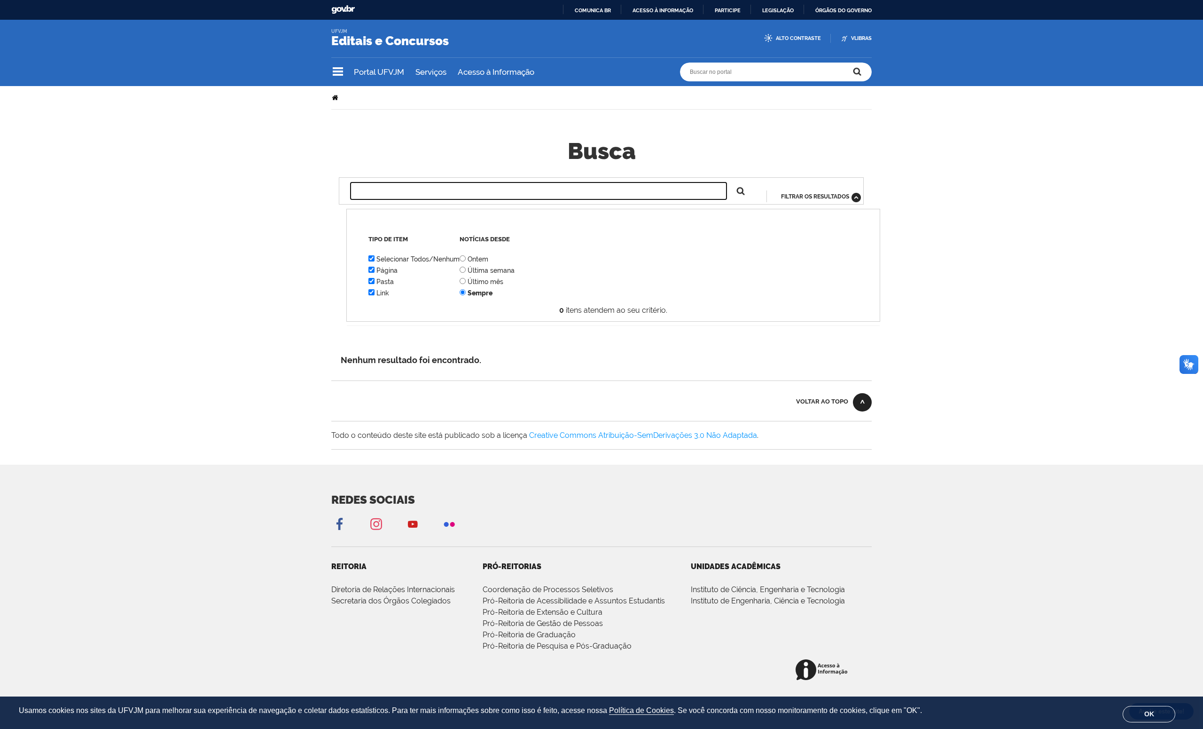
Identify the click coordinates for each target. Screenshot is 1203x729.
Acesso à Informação (496, 72)
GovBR (343, 9)
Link (382, 293)
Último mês (485, 281)
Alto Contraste (798, 38)
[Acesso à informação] (823, 670)
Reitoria (349, 566)
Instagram (376, 523)
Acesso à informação (663, 10)
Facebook (339, 523)
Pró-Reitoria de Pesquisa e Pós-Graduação (557, 646)
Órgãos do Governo (843, 10)
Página (387, 270)
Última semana (491, 270)
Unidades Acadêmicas (736, 566)
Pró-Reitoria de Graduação (529, 634)
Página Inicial (336, 97)
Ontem (478, 259)
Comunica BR (593, 10)
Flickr (449, 523)
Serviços (430, 72)
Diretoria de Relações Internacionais (393, 589)
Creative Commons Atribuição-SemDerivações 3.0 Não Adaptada (643, 435)
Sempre (480, 293)
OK (1149, 714)
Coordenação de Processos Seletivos (548, 589)
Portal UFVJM (379, 72)
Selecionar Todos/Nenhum (418, 259)
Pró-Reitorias (512, 566)
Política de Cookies (641, 710)
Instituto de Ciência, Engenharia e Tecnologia (768, 589)
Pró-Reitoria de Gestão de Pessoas (543, 623)
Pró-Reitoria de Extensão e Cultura (542, 612)
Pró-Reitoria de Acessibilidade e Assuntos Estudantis (574, 600)
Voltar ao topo (822, 401)
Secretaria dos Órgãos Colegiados (391, 600)
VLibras (861, 38)
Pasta (385, 281)
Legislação (778, 10)
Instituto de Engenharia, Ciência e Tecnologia (768, 600)
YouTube (413, 523)
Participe (728, 10)
